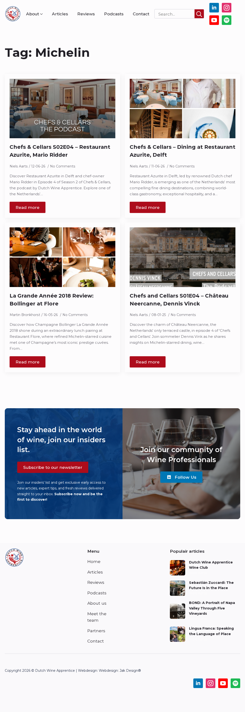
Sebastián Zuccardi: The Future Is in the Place (211, 585)
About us (96, 603)
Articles (60, 14)
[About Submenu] (41, 14)
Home (93, 561)
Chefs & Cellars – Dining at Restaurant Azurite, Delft (182, 151)
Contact (141, 14)
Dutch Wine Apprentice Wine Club (211, 565)
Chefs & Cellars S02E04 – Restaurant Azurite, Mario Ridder (60, 151)
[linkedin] (214, 7)
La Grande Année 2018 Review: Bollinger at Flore (52, 300)
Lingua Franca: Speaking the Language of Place (211, 631)
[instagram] (226, 7)
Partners (96, 630)
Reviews (86, 14)
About (32, 14)
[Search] (199, 14)
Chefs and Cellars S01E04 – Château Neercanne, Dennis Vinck (179, 300)
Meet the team (96, 617)
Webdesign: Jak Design (118, 670)
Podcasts (113, 14)
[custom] (226, 20)
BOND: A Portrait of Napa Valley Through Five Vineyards (212, 608)
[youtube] (214, 20)
